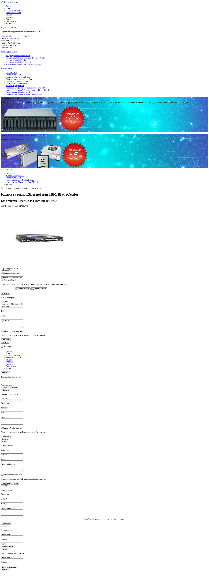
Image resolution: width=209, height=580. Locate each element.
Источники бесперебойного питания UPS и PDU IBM (28, 90)
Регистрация (14, 38)
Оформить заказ (7, 47)
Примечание (6, 320)
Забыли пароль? (8, 546)
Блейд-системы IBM (14, 75)
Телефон (4, 311)
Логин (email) (6, 534)
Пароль (4, 539)
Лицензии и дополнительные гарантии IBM (24, 94)
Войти (3, 38)
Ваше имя (5, 306)
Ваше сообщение (8, 464)
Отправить (6, 340)
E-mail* (4, 455)
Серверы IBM (11, 73)
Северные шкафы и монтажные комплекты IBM (26, 88)
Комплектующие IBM (15, 86)
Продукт (4, 302)
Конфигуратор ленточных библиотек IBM (23, 64)
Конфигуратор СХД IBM (16, 60)
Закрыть (5, 342)
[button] (4, 169)
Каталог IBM (6, 68)
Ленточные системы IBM (16, 83)
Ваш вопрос (6, 417)
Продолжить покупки (9, 387)
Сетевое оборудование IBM (17, 81)
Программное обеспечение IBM (19, 92)
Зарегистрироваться (9, 567)
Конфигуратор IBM (9, 52)
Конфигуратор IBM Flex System (19, 62)
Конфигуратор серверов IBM (18, 56)
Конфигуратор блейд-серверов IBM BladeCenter (25, 58)
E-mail (3, 316)
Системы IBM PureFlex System (18, 77)
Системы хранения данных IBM (19, 79)
